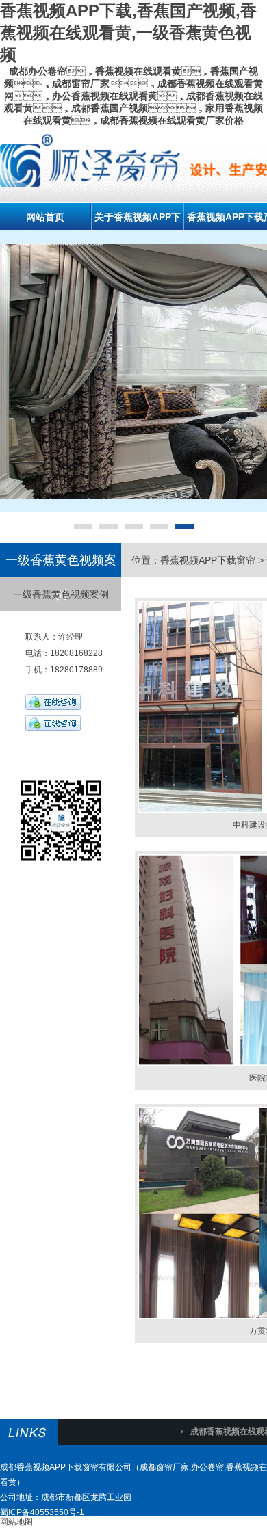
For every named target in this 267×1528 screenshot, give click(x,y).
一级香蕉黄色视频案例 (61, 594)
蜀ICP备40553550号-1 (42, 1512)
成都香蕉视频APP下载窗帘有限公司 (65, 1467)
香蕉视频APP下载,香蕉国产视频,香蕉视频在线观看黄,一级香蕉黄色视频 (128, 32)
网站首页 (45, 216)
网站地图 (16, 1522)
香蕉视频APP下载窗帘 (207, 560)
